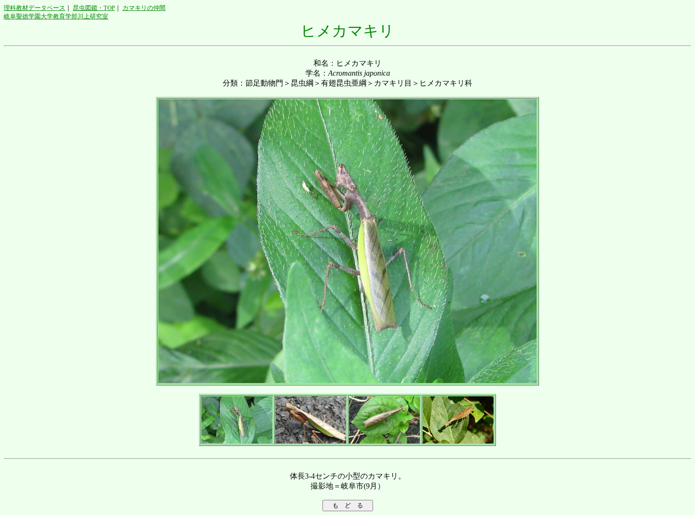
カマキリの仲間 (143, 7)
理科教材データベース (34, 7)
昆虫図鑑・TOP (94, 7)
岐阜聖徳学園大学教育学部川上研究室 (56, 16)
